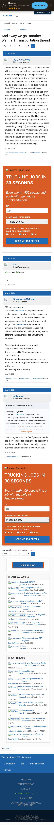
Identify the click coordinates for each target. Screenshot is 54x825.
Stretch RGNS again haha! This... (32, 695)
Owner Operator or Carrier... (36, 663)
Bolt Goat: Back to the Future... (31, 702)
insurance (19, 310)
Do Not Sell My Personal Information (26, 803)
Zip (7, 206)
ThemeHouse (43, 820)
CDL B (23, 234)
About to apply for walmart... (31, 588)
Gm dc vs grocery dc (34, 622)
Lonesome (37, 153)
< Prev (4, 46)
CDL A (11, 234)
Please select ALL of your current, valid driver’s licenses (24, 229)
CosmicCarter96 (31, 665)
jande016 (23, 584)
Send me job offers (27, 241)
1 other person (37, 379)
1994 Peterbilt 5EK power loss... (33, 718)
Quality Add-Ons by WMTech (27, 818)
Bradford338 (13, 739)
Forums (7, 15)
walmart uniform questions (33, 630)
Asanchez (24, 721)
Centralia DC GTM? (27, 582)
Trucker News (26, 784)
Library (25, 789)
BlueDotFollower (33, 625)
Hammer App (25, 798)
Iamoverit (9, 153)
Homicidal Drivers (26, 671)
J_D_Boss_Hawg (21, 59)
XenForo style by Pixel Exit (27, 816)
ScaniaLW (24, 603)
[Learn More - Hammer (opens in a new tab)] (27, 5)
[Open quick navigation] (48, 29)
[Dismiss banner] (51, 5)
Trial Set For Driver (26, 710)
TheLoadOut (13, 684)
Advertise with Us (26, 793)
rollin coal (18, 396)
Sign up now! (28, 565)
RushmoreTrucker (15, 619)
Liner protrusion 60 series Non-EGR (32, 687)
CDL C (36, 234)
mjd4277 (22, 673)
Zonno (15, 379)
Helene (23, 646)
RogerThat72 (13, 611)
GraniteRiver (13, 643)
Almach (21, 689)
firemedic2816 (30, 595)
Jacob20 (23, 590)
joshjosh (22, 697)
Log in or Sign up (43, 12)
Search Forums (10, 23)
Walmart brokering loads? (31, 601)
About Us (26, 779)
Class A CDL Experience (18, 217)
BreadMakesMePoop (21, 153)
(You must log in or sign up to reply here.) (19, 550)
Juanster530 (27, 633)
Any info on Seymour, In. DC (35, 593)
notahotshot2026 (15, 731)
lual (15, 264)
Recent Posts (25, 23)
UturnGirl (22, 705)
